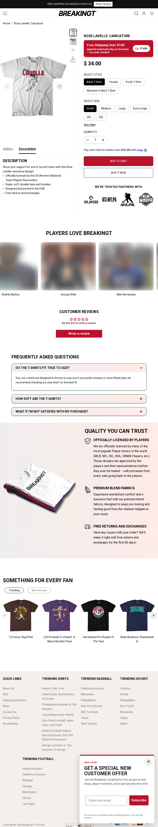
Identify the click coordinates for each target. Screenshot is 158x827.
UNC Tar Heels (89, 712)
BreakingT (28, 824)
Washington (29, 792)
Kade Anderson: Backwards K (137, 639)
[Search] (136, 13)
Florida (124, 694)
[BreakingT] (78, 13)
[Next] (59, 86)
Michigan (27, 780)
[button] (5, 13)
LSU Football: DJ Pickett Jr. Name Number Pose (60, 639)
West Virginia (89, 723)
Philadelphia (88, 700)
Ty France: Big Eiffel (21, 637)
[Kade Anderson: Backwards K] (137, 615)
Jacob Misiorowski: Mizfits (58, 714)
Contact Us (9, 712)
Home (6, 23)
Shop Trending (103, 4)
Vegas (124, 717)
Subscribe (138, 800)
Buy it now (118, 172)
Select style (93, 74)
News (6, 706)
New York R (127, 706)
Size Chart (89, 124)
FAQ (5, 694)
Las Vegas (28, 803)
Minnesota (126, 712)
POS (37, 824)
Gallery (8, 149)
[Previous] (7, 86)
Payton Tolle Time (53, 688)
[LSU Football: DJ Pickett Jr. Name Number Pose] (59, 615)
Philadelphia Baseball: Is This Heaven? (59, 706)
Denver (26, 798)
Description (27, 149)
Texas (84, 717)
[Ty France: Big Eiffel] (20, 615)
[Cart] (151, 13)
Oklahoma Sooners (92, 688)
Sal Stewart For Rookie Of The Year (98, 639)
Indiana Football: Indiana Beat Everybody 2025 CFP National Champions (57, 735)
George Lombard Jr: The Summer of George (56, 747)
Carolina (125, 688)
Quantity (90, 132)
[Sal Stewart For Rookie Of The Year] (98, 615)
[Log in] (143, 13)
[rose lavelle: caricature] (33, 86)
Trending (14, 590)
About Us (8, 688)
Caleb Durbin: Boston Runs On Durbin (58, 696)
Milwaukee (87, 694)
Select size (92, 101)
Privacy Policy (11, 717)
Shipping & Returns (14, 700)
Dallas (123, 723)
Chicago (27, 786)
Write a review (79, 333)
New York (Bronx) (91, 706)
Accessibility (10, 723)
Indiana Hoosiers (32, 768)
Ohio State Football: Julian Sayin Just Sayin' (58, 722)
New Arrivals (39, 590)
